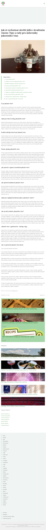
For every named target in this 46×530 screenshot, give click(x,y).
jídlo (44, 295)
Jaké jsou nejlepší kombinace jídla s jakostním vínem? (18, 92)
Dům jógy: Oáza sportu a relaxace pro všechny (14, 382)
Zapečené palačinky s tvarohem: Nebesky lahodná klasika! (20, 323)
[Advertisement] (23, 16)
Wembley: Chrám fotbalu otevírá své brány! (13, 406)
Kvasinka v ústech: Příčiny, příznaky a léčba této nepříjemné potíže (19, 394)
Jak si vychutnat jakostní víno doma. (14, 98)
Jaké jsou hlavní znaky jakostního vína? (15, 81)
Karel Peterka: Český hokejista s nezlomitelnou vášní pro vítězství (18, 357)
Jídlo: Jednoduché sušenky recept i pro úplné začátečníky (19, 309)
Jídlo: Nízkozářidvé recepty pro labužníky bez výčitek (18, 336)
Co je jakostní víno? (10, 79)
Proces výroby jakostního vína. (13, 85)
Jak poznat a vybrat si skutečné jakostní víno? (16, 88)
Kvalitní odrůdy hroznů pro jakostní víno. (15, 83)
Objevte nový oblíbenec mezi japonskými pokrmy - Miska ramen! (18, 370)
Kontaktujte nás (14, 290)
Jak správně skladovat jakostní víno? (14, 90)
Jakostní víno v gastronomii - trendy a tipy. (15, 96)
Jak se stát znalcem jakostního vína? (14, 94)
